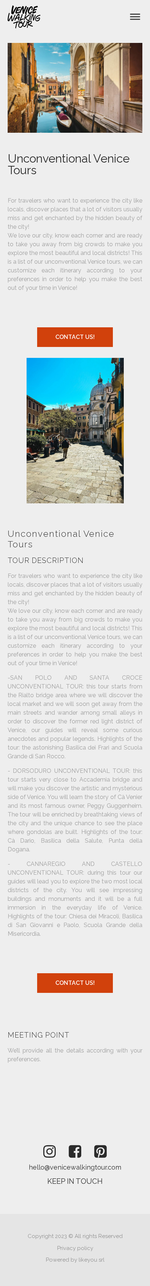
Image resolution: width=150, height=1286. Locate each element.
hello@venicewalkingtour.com (75, 1167)
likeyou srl (91, 1260)
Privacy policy (75, 1248)
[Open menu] (135, 16)
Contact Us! (75, 337)
